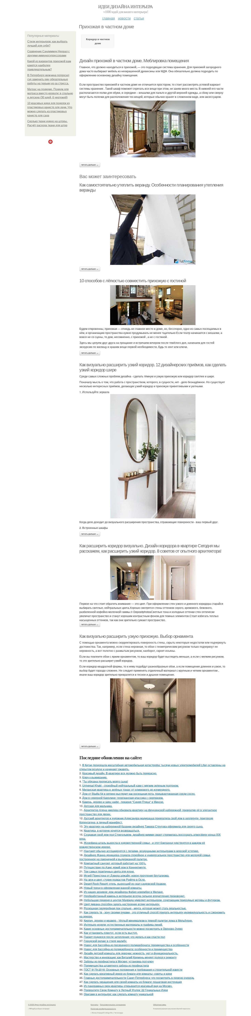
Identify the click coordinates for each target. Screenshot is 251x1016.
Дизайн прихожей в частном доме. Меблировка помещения (134, 60)
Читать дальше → (89, 165)
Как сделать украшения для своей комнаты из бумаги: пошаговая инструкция (133, 982)
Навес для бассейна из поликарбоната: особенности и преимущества (128, 949)
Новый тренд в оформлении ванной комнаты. (113, 888)
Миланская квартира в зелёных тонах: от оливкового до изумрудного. (126, 790)
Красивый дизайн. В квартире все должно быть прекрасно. (119, 773)
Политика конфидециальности (103, 1008)
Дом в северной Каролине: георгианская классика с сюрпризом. (122, 798)
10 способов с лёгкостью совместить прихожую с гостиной (132, 280)
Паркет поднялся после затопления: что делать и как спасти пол (124, 937)
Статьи (139, 18)
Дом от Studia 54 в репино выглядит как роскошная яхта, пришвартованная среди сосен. (138, 794)
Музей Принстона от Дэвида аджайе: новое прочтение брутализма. (126, 875)
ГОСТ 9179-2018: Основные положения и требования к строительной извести (133, 970)
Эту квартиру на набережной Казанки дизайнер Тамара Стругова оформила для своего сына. (143, 826)
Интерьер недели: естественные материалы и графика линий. (123, 925)
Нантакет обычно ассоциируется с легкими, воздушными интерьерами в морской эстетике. (141, 851)
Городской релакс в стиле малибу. (105, 941)
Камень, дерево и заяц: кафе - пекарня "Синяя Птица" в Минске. (123, 802)
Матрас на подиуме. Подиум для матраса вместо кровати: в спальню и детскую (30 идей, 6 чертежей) (50, 93)
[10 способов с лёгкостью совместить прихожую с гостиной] (152, 305)
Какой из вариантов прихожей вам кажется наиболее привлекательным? (49, 65)
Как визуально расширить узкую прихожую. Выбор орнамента (136, 636)
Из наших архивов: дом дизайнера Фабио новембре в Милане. (123, 892)
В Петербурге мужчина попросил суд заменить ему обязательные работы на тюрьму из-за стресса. (48, 79)
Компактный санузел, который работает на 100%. (115, 863)
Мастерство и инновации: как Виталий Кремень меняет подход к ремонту (130, 957)
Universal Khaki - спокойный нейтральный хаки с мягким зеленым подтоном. (130, 785)
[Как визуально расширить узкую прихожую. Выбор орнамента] (152, 710)
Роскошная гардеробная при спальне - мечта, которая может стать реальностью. (135, 908)
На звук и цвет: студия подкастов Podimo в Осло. (114, 880)
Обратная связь (159, 1004)
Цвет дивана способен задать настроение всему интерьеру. (122, 904)
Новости (124, 18)
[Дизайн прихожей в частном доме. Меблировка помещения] (152, 129)
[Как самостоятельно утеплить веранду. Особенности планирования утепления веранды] (152, 229)
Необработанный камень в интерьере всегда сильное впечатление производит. (134, 896)
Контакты (94, 1004)
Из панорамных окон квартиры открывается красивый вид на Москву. (128, 986)
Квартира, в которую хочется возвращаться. (112, 830)
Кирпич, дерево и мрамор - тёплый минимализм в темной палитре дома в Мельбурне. (138, 920)
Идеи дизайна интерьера (125, 6)
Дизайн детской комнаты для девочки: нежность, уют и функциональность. (131, 953)
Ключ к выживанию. (94, 777)
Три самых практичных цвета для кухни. (109, 871)
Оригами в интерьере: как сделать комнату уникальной (118, 994)
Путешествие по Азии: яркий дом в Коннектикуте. (115, 867)
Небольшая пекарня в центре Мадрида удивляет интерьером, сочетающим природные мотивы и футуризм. (152, 900)
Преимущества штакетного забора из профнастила (116, 965)
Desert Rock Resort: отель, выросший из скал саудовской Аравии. (125, 884)
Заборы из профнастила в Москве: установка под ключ (119, 961)
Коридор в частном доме (98, 41)
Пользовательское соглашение (113, 1004)
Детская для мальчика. (98, 806)
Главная (108, 18)
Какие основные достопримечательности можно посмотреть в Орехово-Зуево (133, 929)
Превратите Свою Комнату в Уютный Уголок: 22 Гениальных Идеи (126, 990)
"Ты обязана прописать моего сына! (105, 781)
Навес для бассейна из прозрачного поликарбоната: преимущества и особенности (136, 945)
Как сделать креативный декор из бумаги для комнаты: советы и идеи (128, 974)
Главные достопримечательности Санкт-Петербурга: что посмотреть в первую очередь (139, 978)
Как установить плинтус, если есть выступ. (111, 933)
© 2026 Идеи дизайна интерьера (42, 1004)
